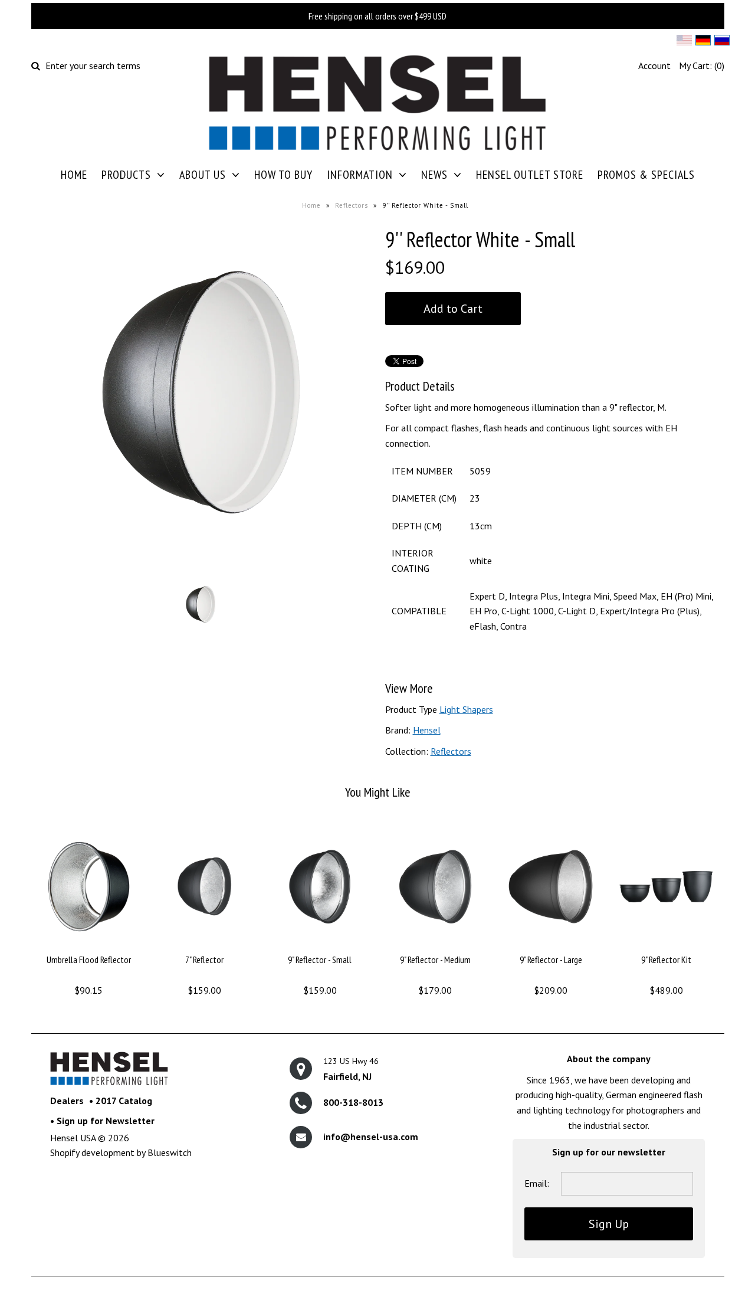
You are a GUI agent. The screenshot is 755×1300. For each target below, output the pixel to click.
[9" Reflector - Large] (550, 945)
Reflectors (351, 205)
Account (654, 65)
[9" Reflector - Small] (319, 945)
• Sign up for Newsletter (102, 1121)
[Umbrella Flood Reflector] (88, 945)
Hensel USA (73, 1138)
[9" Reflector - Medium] (435, 945)
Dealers (67, 1100)
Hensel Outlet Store (529, 174)
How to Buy (283, 174)
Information (360, 174)
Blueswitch (169, 1152)
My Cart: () (701, 65)
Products (126, 174)
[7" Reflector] (204, 945)
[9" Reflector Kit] (666, 945)
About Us (202, 174)
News (434, 174)
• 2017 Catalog (120, 1100)
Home (74, 174)
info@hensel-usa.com (370, 1136)
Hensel (427, 730)
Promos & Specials (646, 174)
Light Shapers (466, 709)
